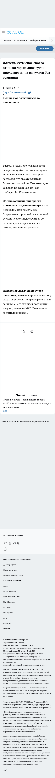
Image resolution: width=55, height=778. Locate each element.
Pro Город (7, 607)
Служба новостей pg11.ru (19, 92)
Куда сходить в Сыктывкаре (14, 40)
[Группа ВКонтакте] (5, 543)
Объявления (8, 613)
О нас (5, 586)
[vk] (23, 331)
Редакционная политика (13, 575)
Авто (5, 618)
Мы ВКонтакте (9, 602)
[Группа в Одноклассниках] (10, 543)
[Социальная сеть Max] (5, 549)
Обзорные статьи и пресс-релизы (17, 559)
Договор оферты (10, 565)
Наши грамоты (9, 591)
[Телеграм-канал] (14, 543)
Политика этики (10, 570)
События (7, 623)
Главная (6, 628)
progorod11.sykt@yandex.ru (14, 665)
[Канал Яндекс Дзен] (19, 543)
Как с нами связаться (12, 581)
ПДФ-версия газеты (11, 597)
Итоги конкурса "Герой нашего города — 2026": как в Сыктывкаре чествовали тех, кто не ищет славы (27, 405)
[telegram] (33, 331)
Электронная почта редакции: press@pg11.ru (21, 656)
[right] (52, 40)
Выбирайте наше (38, 40)
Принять (44, 48)
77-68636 (27, 702)
